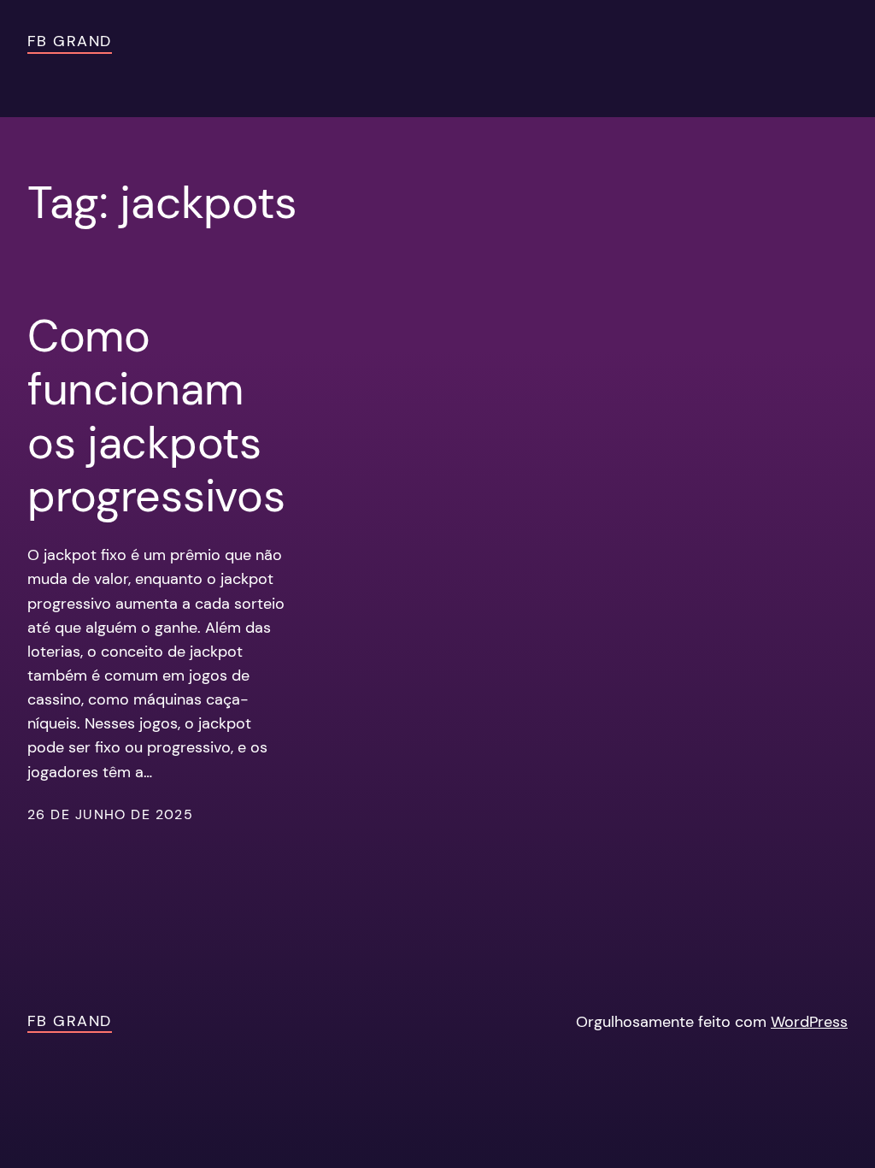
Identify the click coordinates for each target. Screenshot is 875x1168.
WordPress (809, 1021)
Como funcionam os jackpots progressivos (156, 416)
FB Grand (69, 41)
